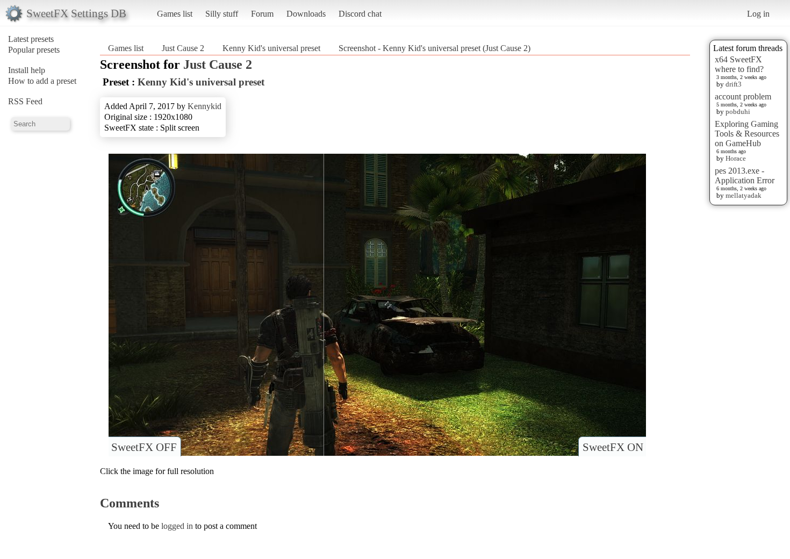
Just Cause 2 (183, 48)
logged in (177, 526)
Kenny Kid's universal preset (271, 48)
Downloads (306, 13)
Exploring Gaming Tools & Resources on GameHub (747, 133)
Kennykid (204, 106)
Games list (174, 13)
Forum (262, 13)
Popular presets (34, 49)
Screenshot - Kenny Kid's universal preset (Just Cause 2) (434, 48)
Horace (736, 158)
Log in (758, 13)
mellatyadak (744, 195)
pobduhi (738, 112)
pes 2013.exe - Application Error (744, 175)
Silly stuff (221, 13)
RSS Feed (25, 101)
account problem (743, 96)
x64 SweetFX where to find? (739, 64)
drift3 (734, 84)
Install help (26, 70)
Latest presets (31, 39)
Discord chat (360, 13)
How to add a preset (42, 80)
